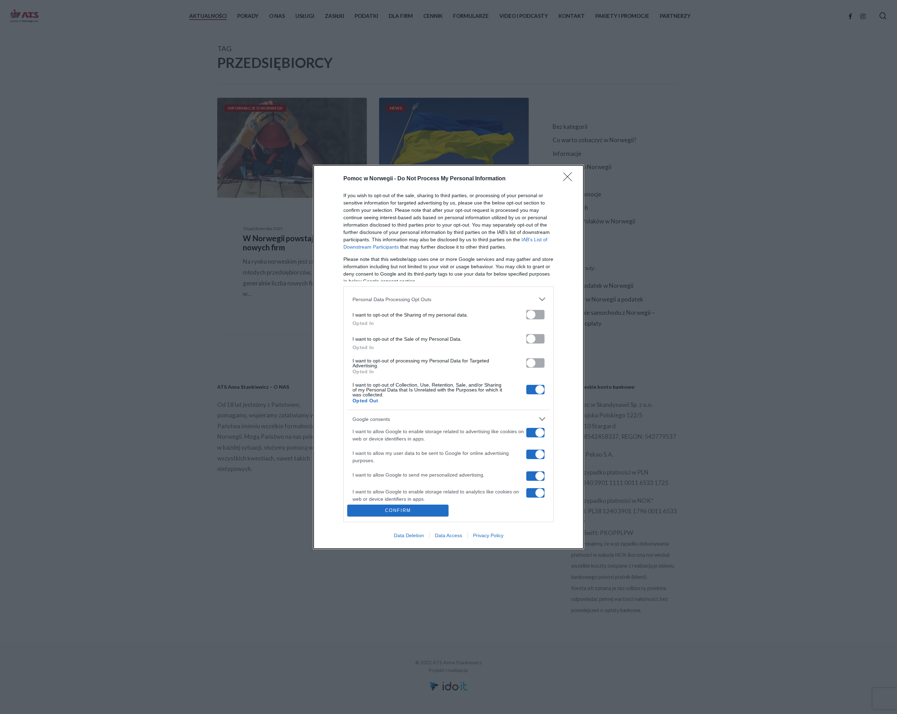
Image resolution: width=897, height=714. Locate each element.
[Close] (569, 179)
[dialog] (448, 357)
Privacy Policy (488, 535)
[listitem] (448, 299)
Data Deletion (409, 535)
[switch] (535, 314)
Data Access (448, 535)
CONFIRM (398, 510)
